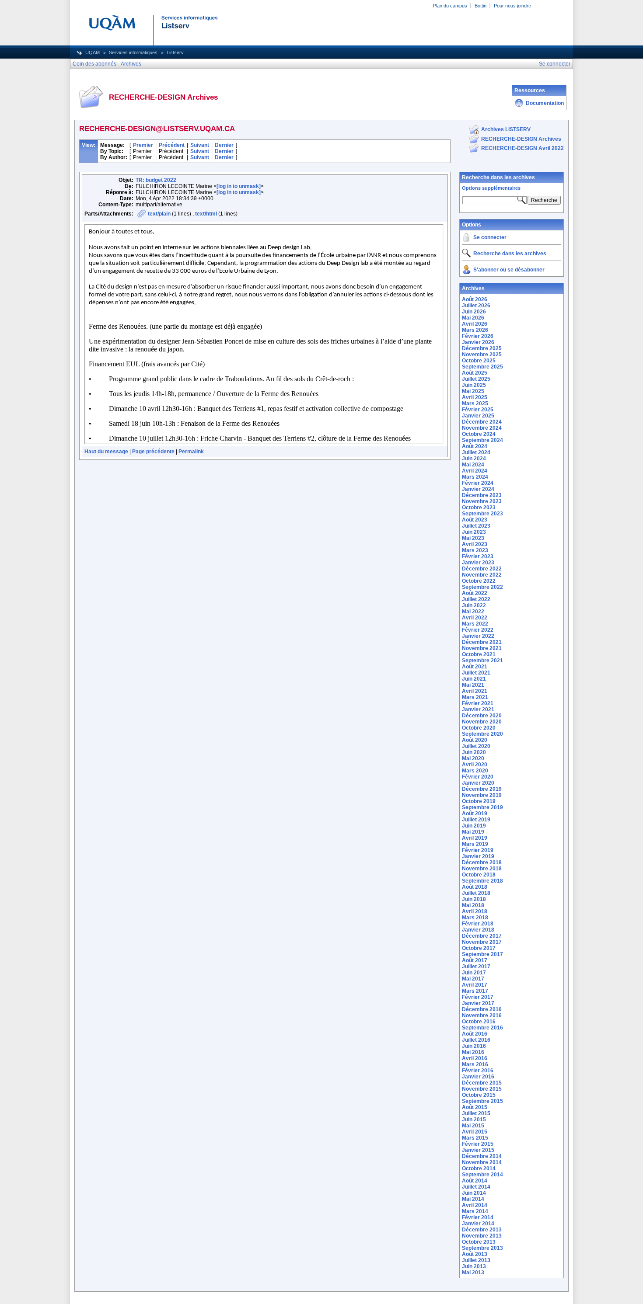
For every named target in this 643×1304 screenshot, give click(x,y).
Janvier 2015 (478, 1150)
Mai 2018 (473, 905)
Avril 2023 (474, 544)
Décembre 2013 (482, 1230)
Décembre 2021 (482, 642)
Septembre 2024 (482, 440)
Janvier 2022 (478, 636)
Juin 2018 (474, 899)
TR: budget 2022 (156, 180)
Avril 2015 (474, 1132)
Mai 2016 (473, 1052)
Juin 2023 (474, 532)
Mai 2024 (473, 465)
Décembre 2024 (482, 422)
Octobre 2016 (479, 1022)
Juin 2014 (474, 1193)
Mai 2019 (473, 832)
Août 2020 (474, 740)
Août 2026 (474, 299)
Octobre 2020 (479, 728)
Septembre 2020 (482, 734)
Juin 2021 (474, 679)
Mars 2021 (475, 697)
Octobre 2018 (479, 875)
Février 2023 (477, 556)
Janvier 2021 (478, 709)
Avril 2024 (474, 471)
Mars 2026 (475, 330)
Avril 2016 (474, 1058)
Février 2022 (477, 630)
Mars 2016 (475, 1064)
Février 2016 (477, 1071)
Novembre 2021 (482, 648)
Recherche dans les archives (498, 177)
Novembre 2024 (482, 428)
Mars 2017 (475, 991)
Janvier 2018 (478, 930)
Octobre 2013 (479, 1242)
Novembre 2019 (482, 795)
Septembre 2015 (482, 1101)
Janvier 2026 (478, 342)
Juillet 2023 (476, 526)
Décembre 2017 (482, 936)
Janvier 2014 (478, 1224)
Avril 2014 (474, 1205)
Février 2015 (477, 1144)
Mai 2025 (473, 391)
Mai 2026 (473, 318)
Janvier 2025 (478, 416)
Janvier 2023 (478, 563)
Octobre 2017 (479, 948)
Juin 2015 (474, 1119)
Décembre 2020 (482, 716)
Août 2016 (474, 1034)
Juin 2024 (474, 459)
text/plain (159, 214)
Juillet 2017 (476, 966)
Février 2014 (477, 1217)
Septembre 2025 (482, 367)
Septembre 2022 (482, 587)
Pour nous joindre (512, 5)
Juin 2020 (474, 752)
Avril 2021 (474, 691)
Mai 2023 (473, 538)
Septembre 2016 (482, 1028)
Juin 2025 (474, 385)
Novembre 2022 (482, 575)
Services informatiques (133, 52)
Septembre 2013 (482, 1248)
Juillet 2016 (476, 1040)
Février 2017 (477, 997)
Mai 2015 (473, 1126)
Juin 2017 (474, 973)
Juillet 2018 (476, 893)
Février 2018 (477, 924)
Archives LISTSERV (506, 129)
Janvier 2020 (478, 783)
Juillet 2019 (476, 820)
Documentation (545, 103)
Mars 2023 (475, 550)
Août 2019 (474, 813)
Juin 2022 (474, 605)
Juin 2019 (474, 826)
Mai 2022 (473, 612)
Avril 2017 (474, 985)
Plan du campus (450, 5)
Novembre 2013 (482, 1236)
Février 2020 (477, 777)
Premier (143, 145)
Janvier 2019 (478, 856)
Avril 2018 (474, 911)
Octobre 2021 (479, 654)
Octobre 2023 (479, 507)
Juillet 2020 (476, 746)
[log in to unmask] (239, 186)
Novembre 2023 (482, 501)
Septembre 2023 (482, 514)
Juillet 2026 (476, 306)
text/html (206, 214)
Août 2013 (474, 1254)
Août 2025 (474, 373)
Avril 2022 (474, 618)
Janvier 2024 (478, 489)
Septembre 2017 (482, 954)
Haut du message (106, 452)
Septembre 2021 (482, 660)
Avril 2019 (474, 838)
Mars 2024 (475, 477)
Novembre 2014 (482, 1162)
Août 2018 (474, 887)
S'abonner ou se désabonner (509, 270)
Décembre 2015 (482, 1083)
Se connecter (490, 237)
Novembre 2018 (482, 869)
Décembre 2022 (482, 569)
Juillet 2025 (476, 379)
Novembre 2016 (482, 1015)
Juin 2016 (474, 1046)
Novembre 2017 (482, 942)
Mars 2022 (475, 624)
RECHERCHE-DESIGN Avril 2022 (522, 148)
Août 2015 (474, 1107)
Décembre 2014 (482, 1156)
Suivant (199, 145)
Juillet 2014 (476, 1187)
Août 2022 (474, 593)
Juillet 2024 (476, 452)
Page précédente (153, 452)
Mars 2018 (475, 918)
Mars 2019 (475, 844)
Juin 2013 (474, 1266)
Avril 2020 (474, 765)
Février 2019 (477, 850)
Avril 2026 (474, 324)
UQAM (92, 52)
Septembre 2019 (482, 807)
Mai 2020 (473, 758)
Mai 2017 (473, 979)
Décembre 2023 (482, 495)
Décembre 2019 (482, 789)
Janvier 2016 (478, 1077)
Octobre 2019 (479, 801)
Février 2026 (477, 336)
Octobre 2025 (479, 361)
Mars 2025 (475, 403)
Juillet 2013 (476, 1260)
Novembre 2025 (482, 354)
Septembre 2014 (482, 1175)
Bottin (480, 5)
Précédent (172, 145)
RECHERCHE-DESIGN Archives (521, 139)
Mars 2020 (475, 771)
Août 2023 (474, 520)
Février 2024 (477, 483)
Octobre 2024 (479, 434)
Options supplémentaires (491, 188)
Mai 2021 (473, 685)
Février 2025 (477, 410)
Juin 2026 (474, 312)
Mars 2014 (475, 1211)
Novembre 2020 (482, 722)
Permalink (191, 452)
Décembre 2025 (482, 348)
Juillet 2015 (476, 1113)
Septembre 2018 (482, 881)
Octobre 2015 (479, 1095)
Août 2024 (474, 446)
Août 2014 (474, 1181)
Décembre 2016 (482, 1009)
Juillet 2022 (476, 599)
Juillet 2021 (476, 673)
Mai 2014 (473, 1199)
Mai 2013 (473, 1272)
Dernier (224, 145)
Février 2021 (477, 703)
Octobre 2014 (479, 1168)
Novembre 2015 (482, 1089)
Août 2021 (474, 667)
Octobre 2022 (479, 581)
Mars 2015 (475, 1138)
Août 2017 (474, 960)
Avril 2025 (474, 397)
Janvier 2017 (478, 1003)
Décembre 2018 (482, 862)
